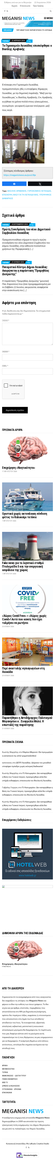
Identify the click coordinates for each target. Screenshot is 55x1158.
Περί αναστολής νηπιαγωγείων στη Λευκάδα (34, 30)
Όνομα (5, 352)
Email (5, 366)
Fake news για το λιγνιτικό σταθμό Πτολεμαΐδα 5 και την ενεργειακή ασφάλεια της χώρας (23, 566)
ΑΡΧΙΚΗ (5, 1065)
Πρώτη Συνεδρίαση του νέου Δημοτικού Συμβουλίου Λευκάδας (26, 231)
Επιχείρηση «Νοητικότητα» (18, 467)
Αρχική (14, 6)
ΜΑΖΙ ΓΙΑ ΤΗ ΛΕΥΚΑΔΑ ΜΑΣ (25, 194)
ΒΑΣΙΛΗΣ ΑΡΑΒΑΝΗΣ (17, 191)
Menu (49, 18)
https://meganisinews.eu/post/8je (20, 175)
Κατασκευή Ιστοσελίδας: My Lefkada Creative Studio (27, 1144)
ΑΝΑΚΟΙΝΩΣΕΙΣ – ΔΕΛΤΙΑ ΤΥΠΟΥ (14, 1076)
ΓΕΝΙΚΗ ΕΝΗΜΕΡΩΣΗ (9, 1079)
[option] (34, 30)
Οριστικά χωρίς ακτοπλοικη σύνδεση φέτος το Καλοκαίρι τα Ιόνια (24, 515)
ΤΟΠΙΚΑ (5, 41)
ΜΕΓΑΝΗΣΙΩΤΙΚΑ (8, 1069)
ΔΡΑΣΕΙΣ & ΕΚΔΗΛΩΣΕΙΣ (11, 1086)
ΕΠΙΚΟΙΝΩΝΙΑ (7, 1092)
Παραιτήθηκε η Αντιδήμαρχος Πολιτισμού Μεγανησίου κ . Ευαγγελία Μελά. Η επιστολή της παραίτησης (27, 721)
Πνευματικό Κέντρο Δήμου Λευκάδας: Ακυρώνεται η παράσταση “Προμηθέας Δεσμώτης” (25, 270)
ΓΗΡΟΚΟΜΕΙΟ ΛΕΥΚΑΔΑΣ (39, 191)
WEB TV (5, 1082)
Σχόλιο (5, 320)
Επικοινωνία (25, 6)
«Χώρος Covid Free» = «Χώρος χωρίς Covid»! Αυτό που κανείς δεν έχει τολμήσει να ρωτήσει (24, 619)
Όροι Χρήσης (38, 6)
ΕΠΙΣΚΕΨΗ (7, 194)
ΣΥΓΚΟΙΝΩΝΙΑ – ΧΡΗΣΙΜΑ (11, 1089)
